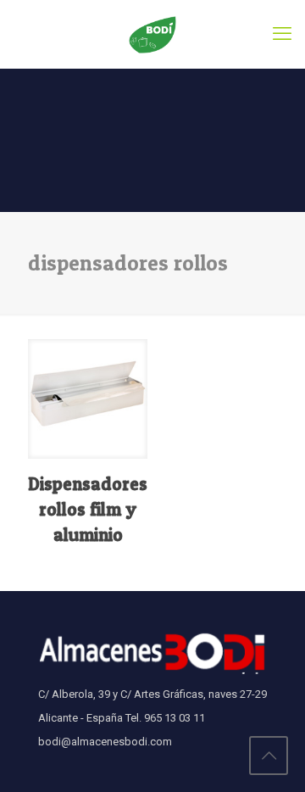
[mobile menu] (282, 34)
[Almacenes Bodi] (152, 33)
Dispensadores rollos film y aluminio (87, 509)
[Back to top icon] (268, 755)
